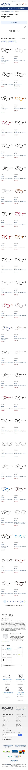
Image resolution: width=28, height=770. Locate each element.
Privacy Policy (18, 721)
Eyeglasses (7, 11)
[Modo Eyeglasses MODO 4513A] (20, 583)
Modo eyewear (19, 629)
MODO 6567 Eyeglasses (6, 224)
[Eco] (20, 654)
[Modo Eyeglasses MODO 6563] (7, 259)
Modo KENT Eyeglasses (19, 60)
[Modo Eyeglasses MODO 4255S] (20, 443)
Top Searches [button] (14, 768)
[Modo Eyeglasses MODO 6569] (7, 191)
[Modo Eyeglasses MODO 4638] (7, 282)
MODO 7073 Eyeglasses (6, 178)
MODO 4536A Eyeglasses (20, 315)
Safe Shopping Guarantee (20, 746)
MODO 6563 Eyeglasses (6, 269)
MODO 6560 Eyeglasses (20, 269)
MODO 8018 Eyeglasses (20, 132)
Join (20, 734)
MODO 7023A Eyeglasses (7, 522)
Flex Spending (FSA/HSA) (21, 716)
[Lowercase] (9, 654)
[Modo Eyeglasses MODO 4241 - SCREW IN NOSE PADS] (20, 512)
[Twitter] (4, 739)
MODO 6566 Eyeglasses (20, 224)
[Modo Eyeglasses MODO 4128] (7, 466)
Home (2, 11)
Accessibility (18, 725)
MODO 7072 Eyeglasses (20, 178)
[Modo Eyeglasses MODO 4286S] (20, 328)
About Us (17, 719)
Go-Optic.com (8, 764)
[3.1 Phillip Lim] (9, 659)
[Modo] (25, 27)
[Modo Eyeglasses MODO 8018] (20, 122)
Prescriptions (5, 719)
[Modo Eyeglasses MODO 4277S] (7, 420)
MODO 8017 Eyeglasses (6, 155)
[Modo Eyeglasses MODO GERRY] (7, 74)
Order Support (5, 725)
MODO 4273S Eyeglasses (7, 453)
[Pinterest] (7, 739)
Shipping (4, 716)
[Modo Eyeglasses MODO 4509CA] (7, 328)
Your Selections (6, 38)
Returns (4, 717)
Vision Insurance (19, 717)
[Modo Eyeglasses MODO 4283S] (7, 375)
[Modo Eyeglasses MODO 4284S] (20, 352)
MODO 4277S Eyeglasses (7, 430)
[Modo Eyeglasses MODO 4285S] (7, 352)
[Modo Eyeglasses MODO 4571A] (7, 305)
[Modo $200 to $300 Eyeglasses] (7, 709)
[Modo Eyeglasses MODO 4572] (20, 282)
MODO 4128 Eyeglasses (6, 476)
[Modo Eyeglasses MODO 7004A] (7, 560)
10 (17, 601)
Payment (4, 724)
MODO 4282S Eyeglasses (20, 385)
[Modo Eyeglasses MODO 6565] (7, 236)
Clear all (13, 38)
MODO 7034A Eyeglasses (20, 546)
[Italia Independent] (14, 649)
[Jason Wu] (3, 649)
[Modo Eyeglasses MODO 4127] (20, 466)
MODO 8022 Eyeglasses (20, 108)
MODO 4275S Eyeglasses (20, 430)
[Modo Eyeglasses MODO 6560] (20, 259)
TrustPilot (10, 757)
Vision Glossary (19, 726)
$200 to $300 (17, 11)
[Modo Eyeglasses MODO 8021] (7, 122)
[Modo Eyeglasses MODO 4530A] (7, 583)
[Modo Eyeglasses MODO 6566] (20, 214)
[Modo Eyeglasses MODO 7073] (7, 168)
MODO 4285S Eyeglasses (7, 362)
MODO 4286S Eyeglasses (20, 338)
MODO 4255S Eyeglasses (20, 453)
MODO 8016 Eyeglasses (20, 155)
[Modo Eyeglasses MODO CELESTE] (7, 98)
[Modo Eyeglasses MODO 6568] (20, 191)
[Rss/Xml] (11, 739)
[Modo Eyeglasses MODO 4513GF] (7, 536)
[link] (14, 751)
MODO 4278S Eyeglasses (20, 408)
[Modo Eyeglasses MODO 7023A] (7, 512)
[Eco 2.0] (9, 649)
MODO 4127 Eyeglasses (20, 476)
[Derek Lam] (14, 654)
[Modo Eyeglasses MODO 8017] (7, 145)
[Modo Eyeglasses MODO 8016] (20, 145)
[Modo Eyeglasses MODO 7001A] (20, 560)
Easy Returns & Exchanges (20, 745)
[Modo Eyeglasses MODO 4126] (7, 489)
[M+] (20, 649)
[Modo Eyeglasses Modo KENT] (20, 50)
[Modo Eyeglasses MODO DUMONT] (20, 74)
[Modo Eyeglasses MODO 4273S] (7, 443)
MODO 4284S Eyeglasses (20, 362)
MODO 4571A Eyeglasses (7, 315)
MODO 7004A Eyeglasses (7, 570)
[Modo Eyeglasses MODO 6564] (20, 236)
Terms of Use (18, 723)
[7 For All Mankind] (3, 659)
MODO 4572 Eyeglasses (20, 292)
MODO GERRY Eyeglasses (7, 84)
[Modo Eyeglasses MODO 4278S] (20, 398)
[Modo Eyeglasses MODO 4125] (20, 489)
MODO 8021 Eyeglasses (6, 132)
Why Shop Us (5, 726)
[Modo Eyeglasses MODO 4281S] (7, 398)
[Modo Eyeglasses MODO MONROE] (7, 50)
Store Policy (18, 724)
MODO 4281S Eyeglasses (7, 408)
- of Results (9, 605)
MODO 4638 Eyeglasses (6, 292)
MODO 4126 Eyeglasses (6, 499)
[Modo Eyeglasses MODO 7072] (20, 168)
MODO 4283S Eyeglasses (7, 385)
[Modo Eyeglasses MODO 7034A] (20, 536)
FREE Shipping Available (8, 745)
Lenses (4, 720)
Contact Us (18, 720)
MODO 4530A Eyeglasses (7, 593)
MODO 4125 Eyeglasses (20, 499)
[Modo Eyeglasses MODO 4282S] (20, 375)
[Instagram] (9, 739)
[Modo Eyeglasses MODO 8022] (20, 98)
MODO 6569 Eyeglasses (6, 201)
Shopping (4, 723)
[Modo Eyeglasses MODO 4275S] (20, 420)
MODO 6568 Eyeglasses (20, 201)
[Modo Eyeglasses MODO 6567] (7, 214)
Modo (12, 11)
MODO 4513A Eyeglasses (20, 593)
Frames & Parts (5, 721)
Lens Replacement (6, 728)
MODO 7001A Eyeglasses (20, 570)
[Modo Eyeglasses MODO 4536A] (20, 305)
